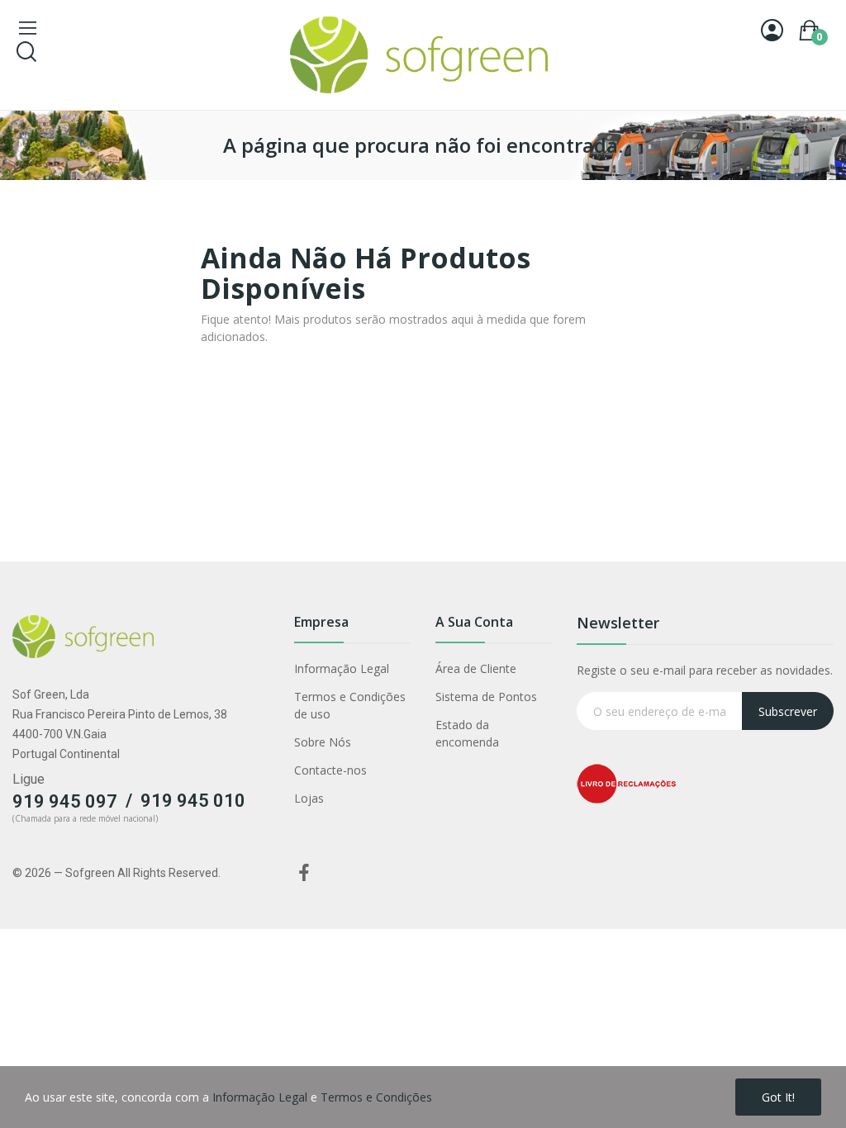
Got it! (778, 1097)
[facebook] (304, 873)
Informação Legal (341, 668)
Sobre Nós (322, 742)
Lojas (309, 798)
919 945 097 (64, 801)
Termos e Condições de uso (350, 705)
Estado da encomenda (467, 733)
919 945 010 (192, 800)
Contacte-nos (330, 770)
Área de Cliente (475, 668)
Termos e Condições (376, 1097)
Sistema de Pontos (486, 696)
